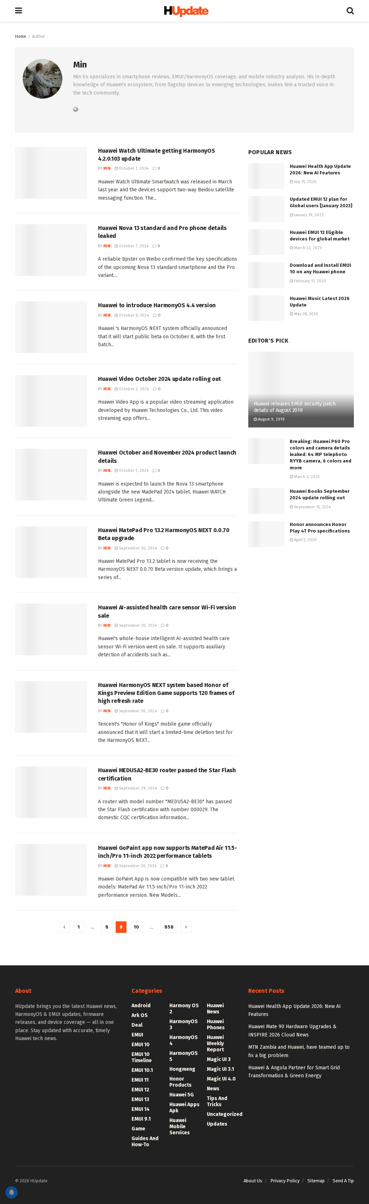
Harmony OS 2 (184, 1009)
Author (38, 36)
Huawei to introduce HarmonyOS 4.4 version (157, 305)
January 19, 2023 (308, 215)
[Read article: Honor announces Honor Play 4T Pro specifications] (266, 534)
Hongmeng (182, 1069)
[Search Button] (350, 11)
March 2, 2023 (306, 476)
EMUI (137, 1035)
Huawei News (215, 1009)
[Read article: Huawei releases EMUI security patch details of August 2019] (301, 389)
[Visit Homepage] (184, 11)
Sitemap (316, 1180)
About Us (253, 1180)
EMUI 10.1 (142, 1070)
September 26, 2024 (137, 866)
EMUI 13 (140, 1099)
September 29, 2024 (137, 788)
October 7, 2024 (133, 168)
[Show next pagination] (186, 927)
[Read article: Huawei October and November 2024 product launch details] (51, 474)
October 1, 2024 (133, 470)
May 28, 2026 (305, 314)
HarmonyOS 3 (183, 1024)
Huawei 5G (181, 1095)
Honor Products (180, 1082)
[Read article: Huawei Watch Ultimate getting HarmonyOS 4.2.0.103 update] (51, 173)
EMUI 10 (141, 1045)
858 (169, 927)
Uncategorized (225, 1114)
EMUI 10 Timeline (142, 1057)
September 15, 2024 (312, 507)
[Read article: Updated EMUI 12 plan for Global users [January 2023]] (266, 209)
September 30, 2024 (137, 548)
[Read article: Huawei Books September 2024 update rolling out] (266, 501)
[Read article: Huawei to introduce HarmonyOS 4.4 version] (51, 327)
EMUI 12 (140, 1090)
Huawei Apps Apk (184, 1107)
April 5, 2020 (305, 540)
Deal (137, 1025)
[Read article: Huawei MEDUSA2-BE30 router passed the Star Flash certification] (51, 792)
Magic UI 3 (219, 1059)
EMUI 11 (140, 1080)
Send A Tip (343, 1180)
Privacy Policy (284, 1180)
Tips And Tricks (217, 1101)
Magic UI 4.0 (221, 1079)
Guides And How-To (145, 1141)
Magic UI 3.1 (220, 1069)
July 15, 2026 (304, 181)
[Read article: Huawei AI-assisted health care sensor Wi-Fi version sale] (51, 629)
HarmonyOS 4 (183, 1040)
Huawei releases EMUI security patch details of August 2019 (294, 407)
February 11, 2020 (309, 281)
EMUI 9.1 (141, 1119)
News (213, 1089)
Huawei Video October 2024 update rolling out (159, 378)
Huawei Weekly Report (215, 1043)
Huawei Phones (216, 1024)
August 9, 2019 (271, 419)
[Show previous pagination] (64, 927)
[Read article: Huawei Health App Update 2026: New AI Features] (266, 176)
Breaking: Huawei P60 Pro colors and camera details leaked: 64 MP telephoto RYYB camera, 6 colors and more (320, 454)
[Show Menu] (18, 11)
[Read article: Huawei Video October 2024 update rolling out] (51, 401)
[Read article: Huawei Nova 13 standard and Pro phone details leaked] (51, 250)
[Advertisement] (301, 606)
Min (107, 168)
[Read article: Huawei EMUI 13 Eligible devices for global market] (266, 242)
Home (20, 36)
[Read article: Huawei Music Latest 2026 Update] (266, 308)
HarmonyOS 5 (183, 1056)
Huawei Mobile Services (179, 1126)
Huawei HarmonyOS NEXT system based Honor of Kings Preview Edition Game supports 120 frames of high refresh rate (166, 693)
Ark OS (140, 1015)
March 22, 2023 (307, 247)
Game (138, 1129)
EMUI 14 (141, 1109)
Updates (217, 1124)
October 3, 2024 (133, 389)
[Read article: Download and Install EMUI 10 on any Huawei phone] (266, 275)
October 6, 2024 (133, 315)
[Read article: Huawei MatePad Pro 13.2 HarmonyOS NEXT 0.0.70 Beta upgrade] (51, 552)
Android (141, 1006)
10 (136, 927)
